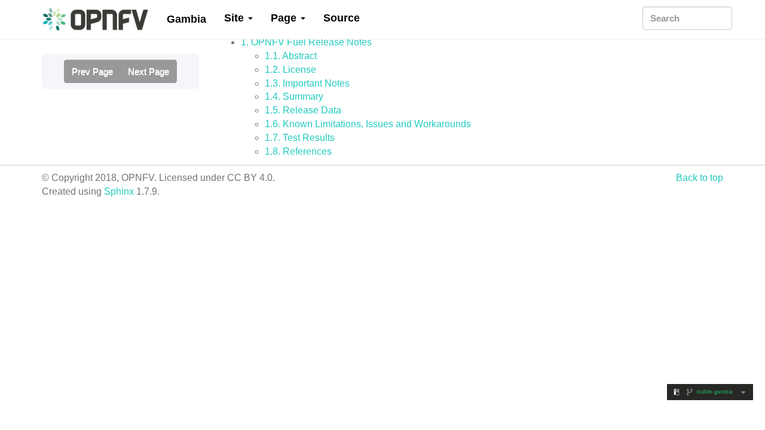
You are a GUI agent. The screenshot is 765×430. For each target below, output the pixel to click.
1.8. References (298, 151)
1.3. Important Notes (307, 83)
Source (341, 18)
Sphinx (119, 191)
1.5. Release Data (303, 110)
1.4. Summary (294, 96)
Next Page (148, 71)
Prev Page (92, 71)
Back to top (699, 178)
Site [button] (235, 18)
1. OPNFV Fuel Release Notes (306, 42)
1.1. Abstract (291, 56)
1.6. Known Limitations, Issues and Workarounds (368, 124)
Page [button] (285, 18)
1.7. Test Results (300, 138)
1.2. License (290, 69)
